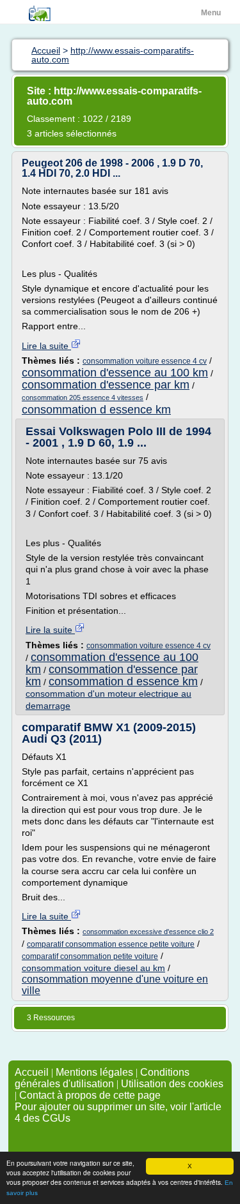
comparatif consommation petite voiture (90, 956)
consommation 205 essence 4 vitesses (82, 397)
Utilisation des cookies (172, 1083)
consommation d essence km (96, 409)
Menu (211, 12)
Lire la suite (46, 346)
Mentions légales (94, 1072)
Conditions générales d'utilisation (102, 1078)
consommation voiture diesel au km (93, 968)
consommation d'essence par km (105, 384)
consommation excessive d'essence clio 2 (148, 931)
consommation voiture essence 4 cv (145, 361)
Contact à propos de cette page (90, 1095)
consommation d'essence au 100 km (115, 372)
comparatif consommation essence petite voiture (111, 944)
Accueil (32, 1072)
